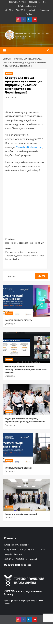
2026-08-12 (11, 324)
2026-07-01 (11, 376)
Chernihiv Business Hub (29, 147)
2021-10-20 (11, 97)
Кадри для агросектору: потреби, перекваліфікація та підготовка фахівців (25, 420)
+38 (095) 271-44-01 (36, 2)
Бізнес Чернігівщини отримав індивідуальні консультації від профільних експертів (26, 369)
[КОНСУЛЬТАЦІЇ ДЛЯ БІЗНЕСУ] (26, 301)
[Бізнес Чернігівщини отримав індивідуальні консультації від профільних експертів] (26, 347)
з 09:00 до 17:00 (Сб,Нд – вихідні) (20, 10)
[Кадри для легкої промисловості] (26, 495)
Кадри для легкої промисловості (21, 514)
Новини (9, 73)
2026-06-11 (11, 471)
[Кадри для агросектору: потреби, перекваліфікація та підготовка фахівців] (26, 399)
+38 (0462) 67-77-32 (16, 2)
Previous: (25, 241)
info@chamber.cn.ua (27, 6)
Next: (24, 254)
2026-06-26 (11, 425)
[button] (5, 50)
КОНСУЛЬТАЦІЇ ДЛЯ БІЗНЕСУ (18, 320)
